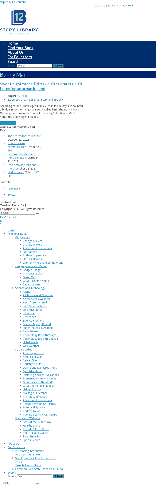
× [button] (1, 220)
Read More (8, 123)
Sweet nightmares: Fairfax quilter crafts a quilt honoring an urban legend (41, 86)
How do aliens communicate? (17, 145)
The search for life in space (24, 136)
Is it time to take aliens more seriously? (22, 155)
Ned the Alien (16, 172)
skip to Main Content (13, 2)
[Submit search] (37, 213)
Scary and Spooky (52, 99)
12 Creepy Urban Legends (23, 99)
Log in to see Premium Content (113, 5)
